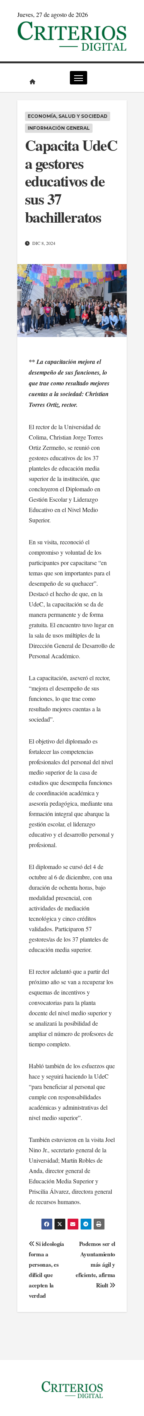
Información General (59, 128)
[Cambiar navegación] (78, 77)
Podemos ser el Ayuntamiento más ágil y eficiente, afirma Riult (95, 1264)
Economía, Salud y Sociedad (68, 116)
